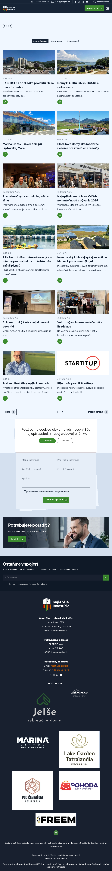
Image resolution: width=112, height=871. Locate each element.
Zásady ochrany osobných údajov (74, 864)
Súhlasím (47, 440)
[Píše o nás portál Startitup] (83, 363)
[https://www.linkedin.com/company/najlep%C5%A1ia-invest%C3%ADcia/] (83, 2)
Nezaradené (56, 41)
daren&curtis (61, 858)
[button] (107, 8)
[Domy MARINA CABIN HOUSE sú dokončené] (83, 62)
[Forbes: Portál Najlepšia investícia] (29, 363)
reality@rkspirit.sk (59, 665)
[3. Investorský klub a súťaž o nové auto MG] (29, 302)
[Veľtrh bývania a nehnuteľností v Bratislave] (83, 302)
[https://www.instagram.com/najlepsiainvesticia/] (79, 2)
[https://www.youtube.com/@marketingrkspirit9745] (87, 2)
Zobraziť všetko (40, 41)
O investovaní (73, 41)
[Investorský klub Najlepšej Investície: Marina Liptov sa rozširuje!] (83, 237)
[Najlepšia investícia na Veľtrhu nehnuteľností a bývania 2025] (83, 175)
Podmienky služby (100, 864)
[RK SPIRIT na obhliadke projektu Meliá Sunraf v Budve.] (29, 62)
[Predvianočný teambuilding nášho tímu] (29, 175)
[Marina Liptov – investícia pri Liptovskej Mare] (29, 123)
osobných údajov (60, 491)
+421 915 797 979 (60, 669)
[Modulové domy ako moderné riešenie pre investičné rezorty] (83, 123)
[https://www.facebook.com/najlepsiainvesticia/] (75, 2)
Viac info (65, 440)
